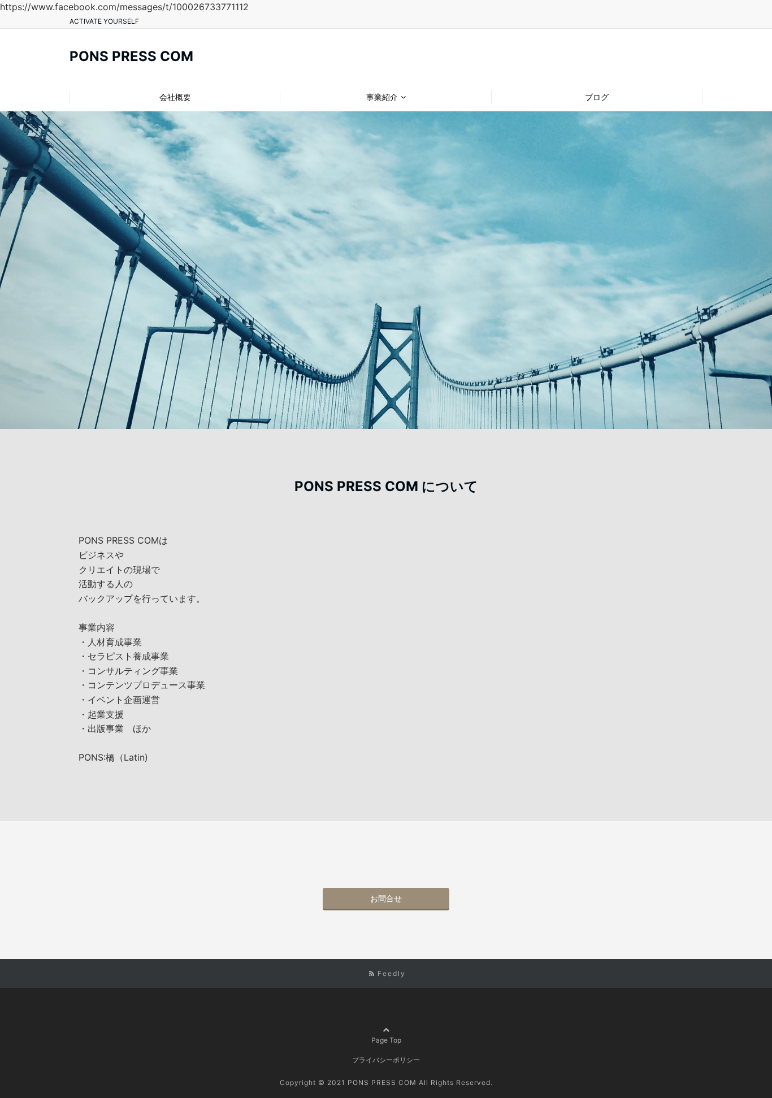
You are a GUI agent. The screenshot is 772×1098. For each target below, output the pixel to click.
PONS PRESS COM (131, 56)
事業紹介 (382, 97)
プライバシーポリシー (386, 1060)
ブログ (597, 97)
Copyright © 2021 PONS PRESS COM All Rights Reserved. (386, 1082)
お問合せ (386, 898)
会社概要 (175, 97)
